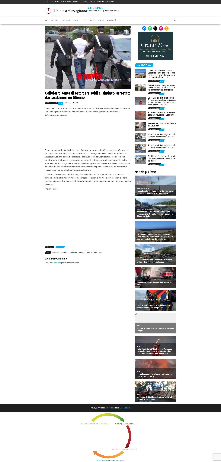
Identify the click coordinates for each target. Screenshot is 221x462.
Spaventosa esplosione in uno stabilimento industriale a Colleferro (161, 113)
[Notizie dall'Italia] (46, 20)
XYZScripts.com (120, 461)
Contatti (76, 2)
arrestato (55, 253)
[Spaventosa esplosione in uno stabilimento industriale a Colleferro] (140, 116)
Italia (92, 20)
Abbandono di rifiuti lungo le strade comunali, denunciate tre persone (162, 135)
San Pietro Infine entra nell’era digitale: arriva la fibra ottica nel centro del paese (162, 158)
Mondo (101, 20)
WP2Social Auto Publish (103, 461)
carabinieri (64, 252)
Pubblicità (110, 2)
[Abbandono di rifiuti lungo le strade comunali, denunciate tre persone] (140, 137)
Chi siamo (55, 2)
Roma (76, 20)
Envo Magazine (125, 408)
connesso (57, 263)
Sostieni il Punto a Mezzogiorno (93, 2)
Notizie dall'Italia (95, 8)
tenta (100, 253)
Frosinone (65, 20)
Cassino (54, 20)
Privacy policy (66, 2)
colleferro (73, 253)
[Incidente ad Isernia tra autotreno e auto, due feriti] (140, 126)
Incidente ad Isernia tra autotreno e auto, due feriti (162, 124)
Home (48, 2)
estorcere (81, 252)
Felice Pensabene (72, 103)
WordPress (110, 408)
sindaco (89, 253)
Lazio (84, 20)
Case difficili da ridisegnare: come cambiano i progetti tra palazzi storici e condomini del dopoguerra (161, 87)
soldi (95, 252)
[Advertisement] (88, 132)
